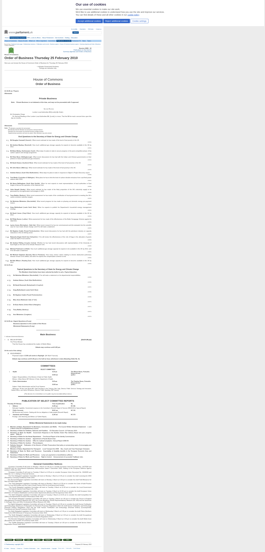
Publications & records (64, 41)
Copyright (54, 548)
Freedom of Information (30, 548)
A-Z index (6, 548)
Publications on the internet (82, 50)
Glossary (13, 548)
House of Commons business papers (69, 44)
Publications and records (43, 44)
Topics (89, 41)
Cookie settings (139, 21)
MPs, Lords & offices (34, 38)
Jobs (38, 548)
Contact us (98, 29)
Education (74, 38)
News (84, 41)
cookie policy (133, 15)
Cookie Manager (76, 548)
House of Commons (11, 41)
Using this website (45, 548)
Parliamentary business (18, 38)
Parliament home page (16, 44)
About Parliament (48, 38)
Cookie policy (69, 548)
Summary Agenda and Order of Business (90, 44)
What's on (32, 41)
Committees (52, 41)
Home (7, 38)
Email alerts (83, 29)
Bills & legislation (41, 41)
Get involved (59, 38)
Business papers (54, 44)
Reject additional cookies (116, 21)
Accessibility (74, 29)
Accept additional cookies (89, 21)
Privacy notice (61, 548)
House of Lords (22, 41)
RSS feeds (90, 29)
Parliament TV (76, 41)
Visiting (67, 38)
